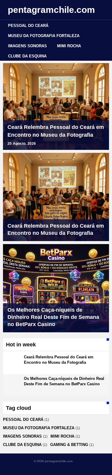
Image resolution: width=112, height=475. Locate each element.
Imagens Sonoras (27, 46)
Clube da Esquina (27, 56)
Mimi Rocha (69, 46)
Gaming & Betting (69, 444)
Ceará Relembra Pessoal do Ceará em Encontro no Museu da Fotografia (55, 131)
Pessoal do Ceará (28, 25)
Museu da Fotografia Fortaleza (43, 36)
